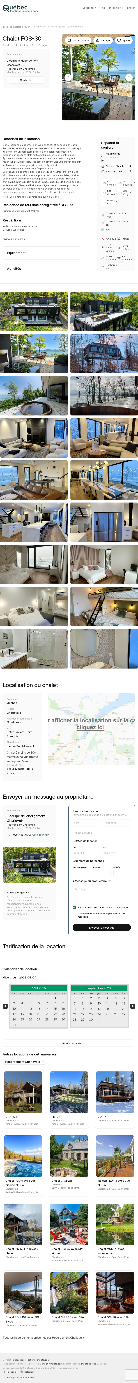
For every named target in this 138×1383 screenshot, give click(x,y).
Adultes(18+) (80, 867)
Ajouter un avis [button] (71, 1043)
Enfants (97, 867)
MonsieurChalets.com (51, 1364)
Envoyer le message (101, 927)
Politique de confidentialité (20, 1377)
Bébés (116, 867)
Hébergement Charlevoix (22, 1062)
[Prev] (68, 77)
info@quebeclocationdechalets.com (30, 1360)
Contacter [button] (26, 80)
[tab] (42, 253)
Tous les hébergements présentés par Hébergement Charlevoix (43, 1337)
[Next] (129, 77)
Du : (75, 847)
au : (105, 847)
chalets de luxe (88, 1364)
